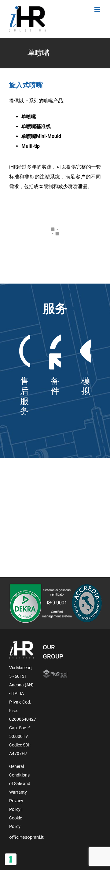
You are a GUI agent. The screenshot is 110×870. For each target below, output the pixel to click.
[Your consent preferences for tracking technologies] (10, 859)
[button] (20, 213)
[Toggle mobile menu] (97, 9)
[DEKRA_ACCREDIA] (55, 586)
